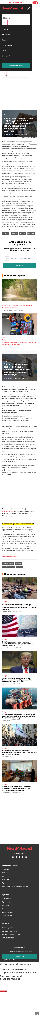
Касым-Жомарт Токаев (8, 567)
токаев (19, 567)
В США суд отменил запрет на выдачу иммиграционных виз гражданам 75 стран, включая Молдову (17, 643)
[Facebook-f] (13, 857)
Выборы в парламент (8, 563)
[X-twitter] (16, 857)
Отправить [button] (3, 991)
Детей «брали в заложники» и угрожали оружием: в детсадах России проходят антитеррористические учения (16, 788)
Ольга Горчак (6, 720)
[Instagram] (19, 857)
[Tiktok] (22, 857)
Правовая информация (10, 883)
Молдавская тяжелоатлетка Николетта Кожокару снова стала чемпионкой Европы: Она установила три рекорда (19, 342)
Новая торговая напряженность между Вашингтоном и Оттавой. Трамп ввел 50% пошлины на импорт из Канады (17, 680)
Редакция (5, 873)
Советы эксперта (8, 912)
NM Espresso (7, 898)
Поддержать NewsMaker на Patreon (15, 886)
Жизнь (6, 114)
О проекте (6, 869)
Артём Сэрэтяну (7, 684)
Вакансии (5, 879)
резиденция (31, 233)
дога (6, 233)
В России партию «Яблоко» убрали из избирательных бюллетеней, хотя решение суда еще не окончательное (19, 752)
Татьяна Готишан (8, 310)
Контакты (5, 876)
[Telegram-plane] (26, 857)
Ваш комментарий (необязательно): (11, 977)
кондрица (14, 233)
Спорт (4, 337)
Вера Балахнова (8, 134)
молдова (22, 233)
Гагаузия (5, 905)
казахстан (18, 563)
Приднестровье (8, 902)
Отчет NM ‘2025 (7, 915)
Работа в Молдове (8, 909)
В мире (6, 361)
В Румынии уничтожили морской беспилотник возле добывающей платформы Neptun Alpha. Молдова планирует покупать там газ (18, 716)
